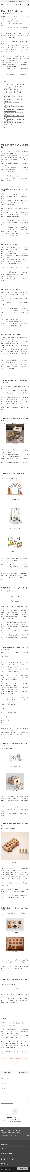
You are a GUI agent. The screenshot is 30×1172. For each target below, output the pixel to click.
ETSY (16, 444)
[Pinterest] (5, 1164)
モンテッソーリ (5, 1058)
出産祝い (12, 1058)
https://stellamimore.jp (15, 1121)
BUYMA (17, 790)
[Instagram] (7, 1164)
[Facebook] (2, 1164)
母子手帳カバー (19, 1)
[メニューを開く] (3, 4)
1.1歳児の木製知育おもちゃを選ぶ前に (14, 84)
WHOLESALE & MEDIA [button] (6, 1153)
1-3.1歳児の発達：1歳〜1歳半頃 (12, 91)
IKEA (17, 551)
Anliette (17, 596)
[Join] (27, 1135)
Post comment (7, 1102)
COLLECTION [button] (4, 1144)
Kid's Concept (16, 528)
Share (4, 1062)
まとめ (5, 127)
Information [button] (4, 1148)
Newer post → (23, 1072)
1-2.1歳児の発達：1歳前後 (11, 89)
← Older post (6, 1072)
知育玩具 (25, 1058)
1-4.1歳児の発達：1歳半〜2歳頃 (12, 93)
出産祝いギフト (18, 1058)
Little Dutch (17, 499)
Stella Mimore (6, 1169)
